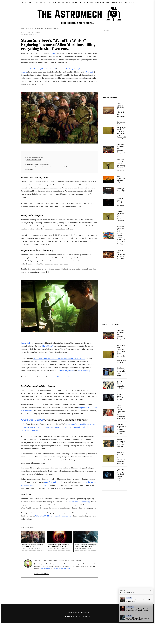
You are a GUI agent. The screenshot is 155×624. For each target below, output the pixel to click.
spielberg (29, 28)
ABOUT (23, 2)
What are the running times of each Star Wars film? (121, 443)
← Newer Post (26, 595)
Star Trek (52, 2)
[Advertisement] (114, 65)
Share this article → (41, 573)
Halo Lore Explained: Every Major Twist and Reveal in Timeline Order (121, 474)
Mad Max (114, 2)
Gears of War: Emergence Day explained (121, 202)
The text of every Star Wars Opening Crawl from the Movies (121, 149)
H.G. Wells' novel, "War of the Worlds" (42, 69)
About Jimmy (52, 560)
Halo (125, 2)
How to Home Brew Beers (62, 569)
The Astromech (46, 569)
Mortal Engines (75, 2)
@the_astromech (77, 560)
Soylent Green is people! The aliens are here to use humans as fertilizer (47, 167)
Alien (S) (65, 2)
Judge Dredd (99, 2)
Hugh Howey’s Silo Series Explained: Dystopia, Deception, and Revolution (121, 109)
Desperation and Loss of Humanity (36, 162)
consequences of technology (79, 502)
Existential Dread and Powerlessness (37, 164)
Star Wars (43, 2)
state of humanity (50, 482)
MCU (120, 2)
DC (59, 2)
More (131, 2)
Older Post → (93, 595)
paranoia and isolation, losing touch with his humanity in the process (59, 358)
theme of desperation (66, 371)
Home (29, 2)
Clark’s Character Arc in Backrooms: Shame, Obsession (121, 216)
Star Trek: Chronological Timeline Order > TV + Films (121, 371)
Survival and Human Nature (34, 157)
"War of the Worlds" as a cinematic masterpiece (53, 516)
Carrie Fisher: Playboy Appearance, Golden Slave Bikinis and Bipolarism (121, 412)
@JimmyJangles (64, 560)
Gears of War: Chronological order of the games (121, 254)
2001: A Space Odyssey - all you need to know (121, 384)
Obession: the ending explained (121, 190)
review (53, 53)
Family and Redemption (33, 159)
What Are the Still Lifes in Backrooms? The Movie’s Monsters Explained (121, 165)
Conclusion (29, 169)
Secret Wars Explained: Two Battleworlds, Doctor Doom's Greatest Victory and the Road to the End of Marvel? (121, 236)
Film (107, 2)
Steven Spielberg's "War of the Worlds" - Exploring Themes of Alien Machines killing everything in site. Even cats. (58, 44)
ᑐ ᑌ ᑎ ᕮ (35, 2)
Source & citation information (78, 616)
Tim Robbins (47, 346)
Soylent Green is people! (32, 419)
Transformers (88, 2)
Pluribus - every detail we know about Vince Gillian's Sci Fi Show (121, 428)
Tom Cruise (90, 72)
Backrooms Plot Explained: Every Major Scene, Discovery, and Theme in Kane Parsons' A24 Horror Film (121, 130)
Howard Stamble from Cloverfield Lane (65, 377)
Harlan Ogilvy (26, 343)
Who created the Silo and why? (121, 179)
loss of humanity (84, 371)
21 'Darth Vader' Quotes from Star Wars (121, 397)
